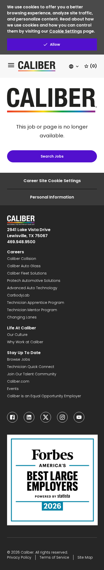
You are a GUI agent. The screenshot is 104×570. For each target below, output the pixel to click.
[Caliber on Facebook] (12, 417)
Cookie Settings (65, 31)
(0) (93, 66)
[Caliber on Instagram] (62, 417)
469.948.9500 (21, 242)
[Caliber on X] (45, 417)
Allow (55, 44)
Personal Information (52, 197)
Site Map (85, 557)
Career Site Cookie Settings (52, 181)
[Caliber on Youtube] (79, 417)
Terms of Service (54, 557)
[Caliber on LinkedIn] (29, 417)
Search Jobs (52, 156)
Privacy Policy (19, 557)
